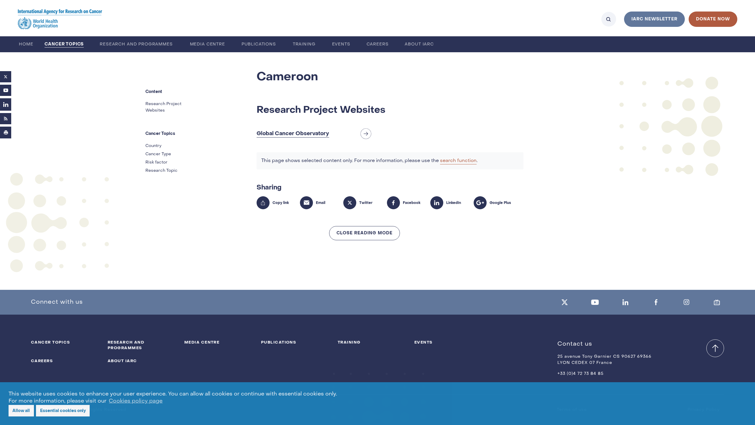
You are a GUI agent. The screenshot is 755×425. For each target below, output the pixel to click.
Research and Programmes (136, 44)
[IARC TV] (717, 302)
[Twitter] (5, 76)
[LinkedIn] (6, 104)
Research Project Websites (163, 107)
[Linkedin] (625, 302)
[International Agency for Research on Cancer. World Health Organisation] (60, 19)
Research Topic (161, 171)
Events (341, 44)
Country (153, 146)
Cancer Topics (64, 44)
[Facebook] (393, 202)
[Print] (5, 132)
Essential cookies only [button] (63, 410)
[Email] (306, 202)
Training (304, 44)
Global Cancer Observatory (293, 133)
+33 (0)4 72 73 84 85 (580, 374)
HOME (26, 44)
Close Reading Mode (365, 233)
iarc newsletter (654, 19)
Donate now (713, 19)
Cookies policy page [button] (136, 401)
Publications (259, 44)
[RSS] (5, 118)
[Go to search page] (608, 19)
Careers (378, 44)
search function (458, 160)
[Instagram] (687, 302)
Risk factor (156, 162)
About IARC (419, 44)
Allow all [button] (21, 410)
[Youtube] (6, 90)
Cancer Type (158, 154)
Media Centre (207, 44)
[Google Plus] (480, 202)
